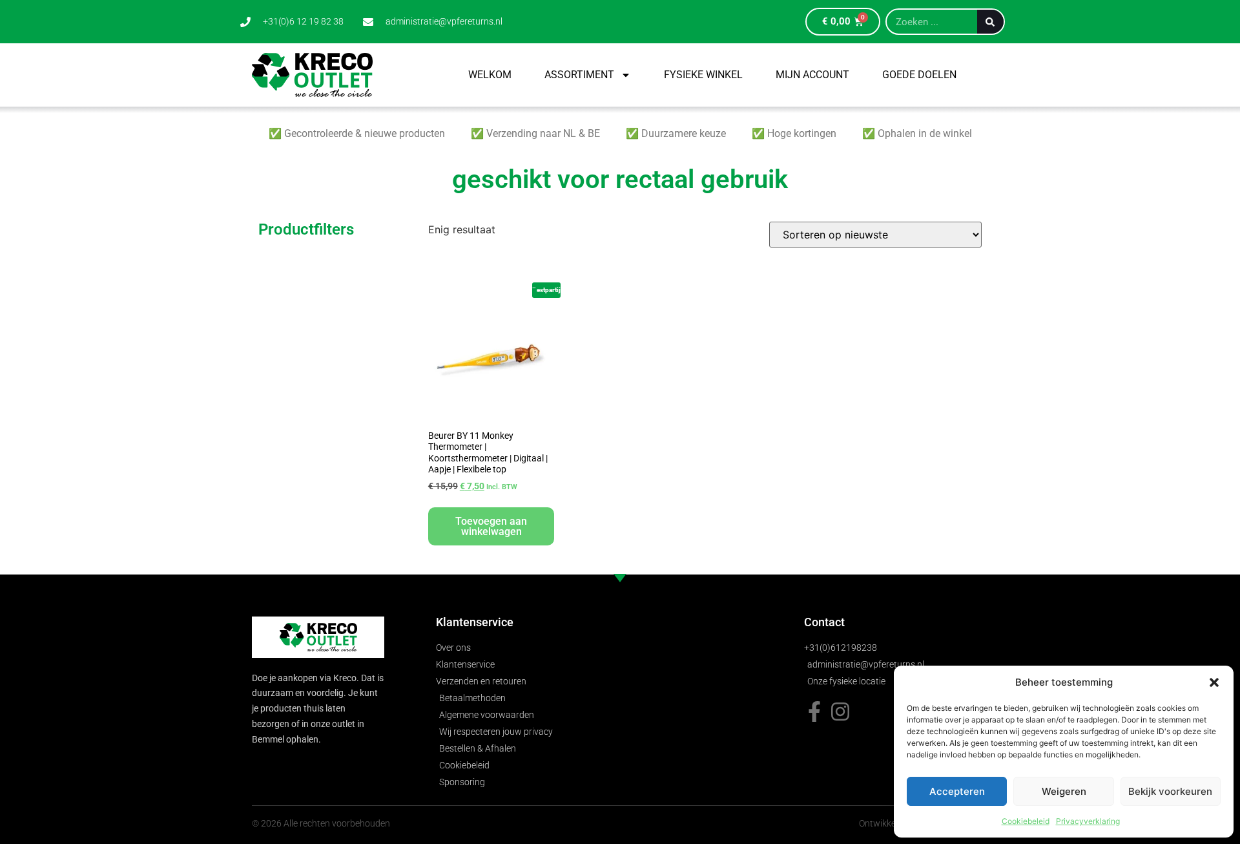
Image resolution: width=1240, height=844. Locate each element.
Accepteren (957, 791)
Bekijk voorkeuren (1170, 791)
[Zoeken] (990, 22)
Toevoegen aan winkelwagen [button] (491, 526)
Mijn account (812, 75)
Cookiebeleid (1025, 821)
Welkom (490, 75)
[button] (1214, 682)
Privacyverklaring (1088, 821)
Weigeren (1064, 791)
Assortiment (579, 75)
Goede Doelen (919, 75)
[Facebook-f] (814, 711)
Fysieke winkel (703, 75)
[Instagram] (840, 711)
